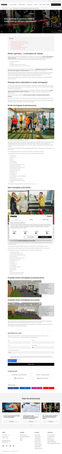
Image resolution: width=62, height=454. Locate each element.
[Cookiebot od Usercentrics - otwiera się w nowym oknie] (47, 216)
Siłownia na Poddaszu (38, 445)
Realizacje (48, 4)
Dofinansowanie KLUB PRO (51, 441)
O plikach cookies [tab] (45, 219)
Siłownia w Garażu (38, 446)
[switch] (25, 233)
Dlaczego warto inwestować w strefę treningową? (20, 43)
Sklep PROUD (54, 1)
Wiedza (44, 4)
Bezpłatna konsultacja (56, 4)
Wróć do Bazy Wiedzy (20, 378)
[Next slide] (59, 410)
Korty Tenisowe (49, 438)
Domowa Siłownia (37, 436)
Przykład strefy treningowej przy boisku (18, 48)
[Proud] (4, 4)
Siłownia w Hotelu (38, 441)
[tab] (30, 425)
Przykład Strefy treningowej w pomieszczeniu (19, 47)
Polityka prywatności (15, 358)
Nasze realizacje (37, 435)
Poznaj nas (49, 1)
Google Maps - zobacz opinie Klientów (20, 374)
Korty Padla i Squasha (50, 436)
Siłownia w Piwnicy (38, 443)
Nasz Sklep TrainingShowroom (25, 436)
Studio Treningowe (38, 440)
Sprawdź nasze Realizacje (43, 378)
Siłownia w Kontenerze (38, 448)
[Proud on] (3, 446)
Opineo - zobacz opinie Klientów (43, 374)
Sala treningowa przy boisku (16, 46)
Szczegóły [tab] (31, 219)
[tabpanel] (11, 413)
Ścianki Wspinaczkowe (50, 440)
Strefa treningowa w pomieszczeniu (18, 44)
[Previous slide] (3, 410)
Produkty (40, 4)
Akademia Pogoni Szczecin (32, 183)
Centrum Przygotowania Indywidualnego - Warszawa (18, 140)
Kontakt (21, 438)
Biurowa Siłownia (37, 438)
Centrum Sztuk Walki (50, 435)
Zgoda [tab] (16, 219)
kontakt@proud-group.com (6, 440)
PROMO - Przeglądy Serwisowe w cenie (53, 443)
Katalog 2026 (59, 1)
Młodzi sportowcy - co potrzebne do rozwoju (19, 41)
